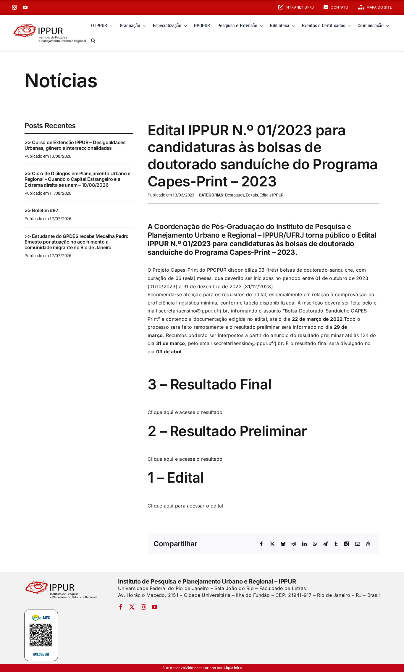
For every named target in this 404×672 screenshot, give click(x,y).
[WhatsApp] (315, 544)
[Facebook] (261, 544)
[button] (93, 40)
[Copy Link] (368, 544)
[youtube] (25, 7)
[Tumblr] (336, 544)
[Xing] (346, 544)
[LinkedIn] (304, 544)
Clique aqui (161, 412)
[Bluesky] (283, 544)
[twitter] (132, 607)
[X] (272, 544)
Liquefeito (232, 667)
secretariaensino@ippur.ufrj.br (193, 311)
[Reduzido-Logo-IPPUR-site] (50, 23)
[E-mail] (357, 544)
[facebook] (120, 607)
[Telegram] (325, 544)
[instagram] (14, 7)
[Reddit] (293, 544)
